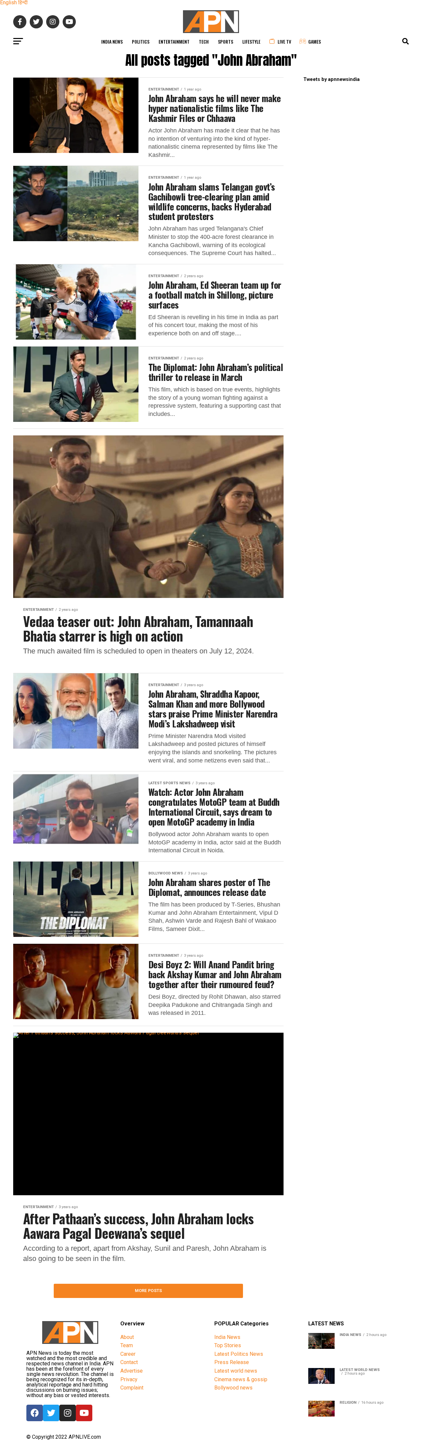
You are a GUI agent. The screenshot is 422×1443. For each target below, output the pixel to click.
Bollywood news (233, 1388)
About (127, 1337)
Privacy (128, 1379)
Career (128, 1354)
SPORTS (225, 41)
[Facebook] (34, 1413)
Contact (129, 1362)
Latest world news (235, 1371)
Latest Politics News (238, 1354)
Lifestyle (251, 41)
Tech (204, 41)
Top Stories (227, 1345)
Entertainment (174, 41)
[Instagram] (67, 1413)
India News (112, 41)
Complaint (131, 1388)
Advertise (131, 1371)
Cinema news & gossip (240, 1379)
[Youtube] (84, 1413)
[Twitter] (51, 1413)
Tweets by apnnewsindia (331, 79)
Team (126, 1345)
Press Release (231, 1362)
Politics (140, 41)
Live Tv (284, 41)
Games (314, 41)
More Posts (148, 1290)
